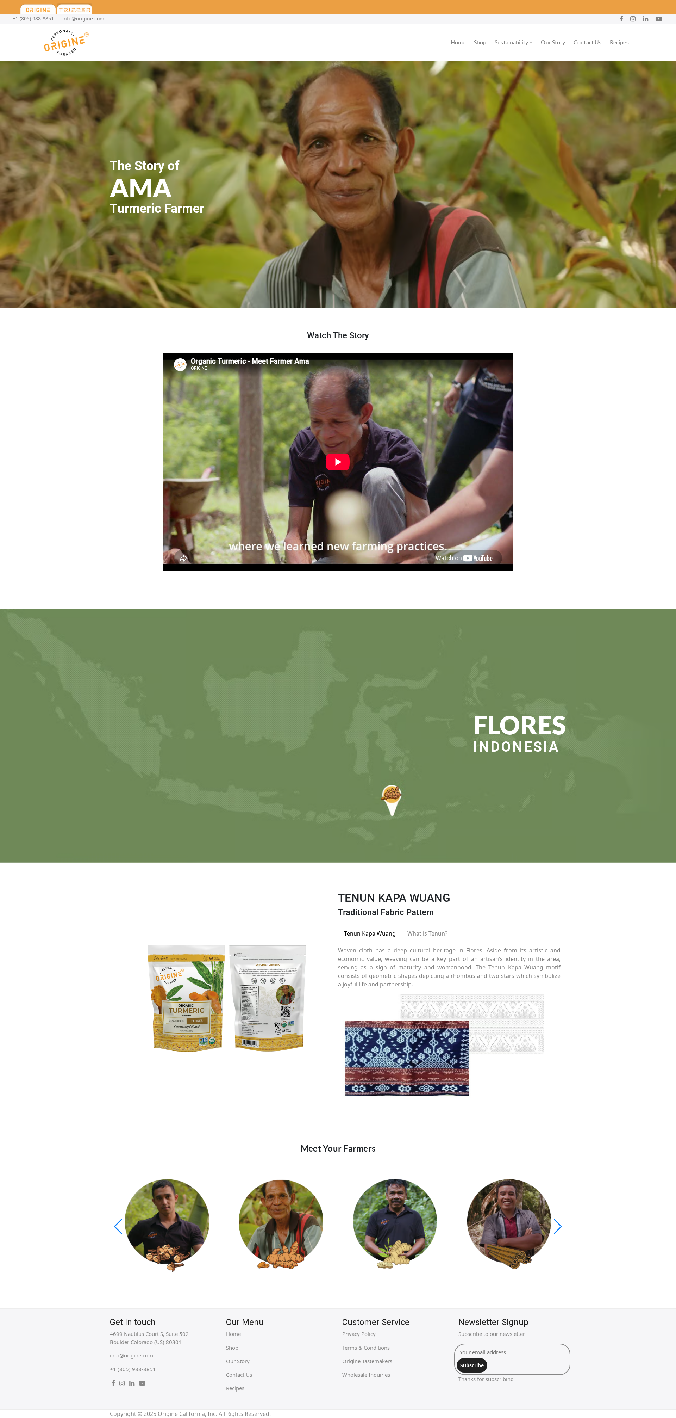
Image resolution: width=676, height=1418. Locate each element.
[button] (118, 1226)
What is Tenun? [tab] (427, 933)
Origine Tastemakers (367, 1360)
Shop (480, 42)
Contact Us (587, 42)
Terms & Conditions (366, 1347)
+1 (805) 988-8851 (33, 18)
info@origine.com (83, 18)
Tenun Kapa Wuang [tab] (370, 933)
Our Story (553, 42)
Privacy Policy (359, 1333)
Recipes (619, 42)
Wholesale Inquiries (366, 1374)
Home (458, 42)
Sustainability (511, 42)
